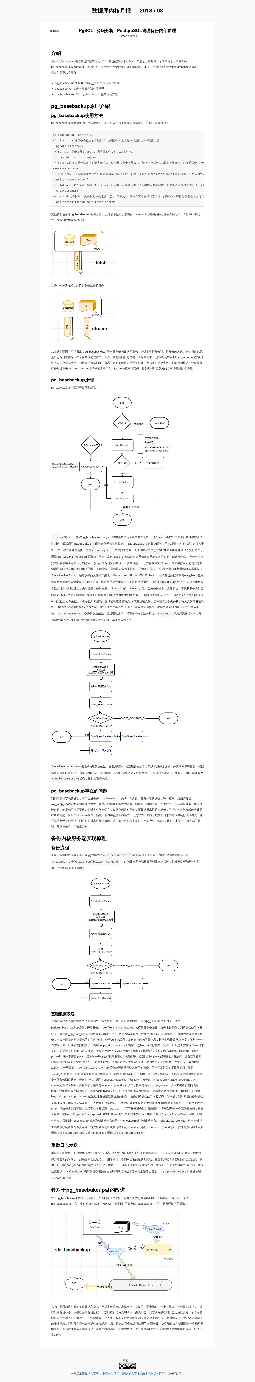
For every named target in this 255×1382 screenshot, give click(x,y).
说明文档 (95, 214)
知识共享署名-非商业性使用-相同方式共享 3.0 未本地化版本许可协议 (127, 1373)
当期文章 (54, 30)
